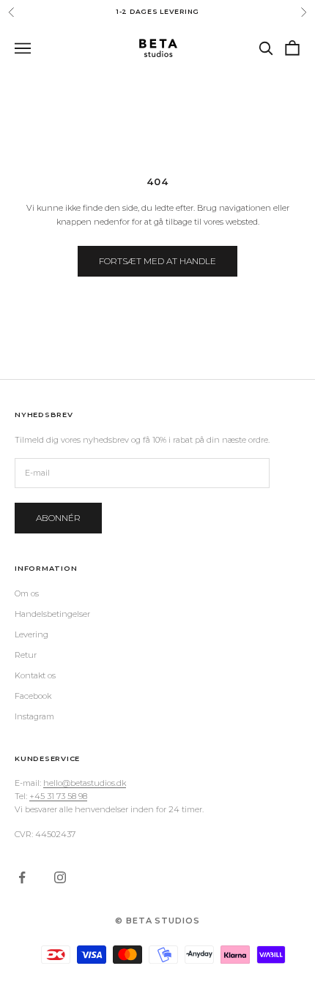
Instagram (34, 716)
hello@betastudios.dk (84, 783)
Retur (26, 655)
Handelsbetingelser (52, 614)
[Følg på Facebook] (22, 877)
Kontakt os (35, 675)
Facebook (33, 696)
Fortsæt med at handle (157, 260)
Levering (31, 634)
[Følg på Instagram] (60, 877)
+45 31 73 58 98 (58, 796)
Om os (27, 593)
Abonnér (58, 517)
